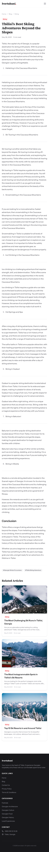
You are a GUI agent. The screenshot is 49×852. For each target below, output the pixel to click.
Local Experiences (8, 821)
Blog (10, 14)
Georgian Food (7, 814)
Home (4, 14)
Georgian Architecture (10, 806)
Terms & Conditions (9, 792)
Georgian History (8, 817)
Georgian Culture (8, 810)
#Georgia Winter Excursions (12, 570)
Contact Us (6, 785)
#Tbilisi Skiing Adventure (33, 570)
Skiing (16, 14)
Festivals (5, 803)
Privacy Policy (7, 789)
